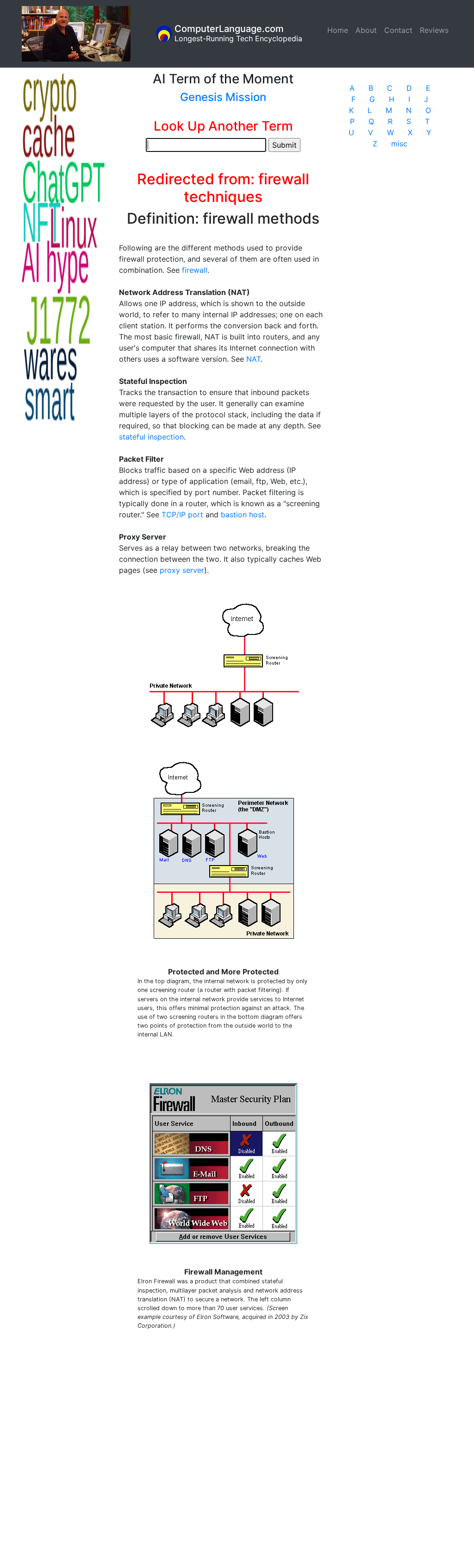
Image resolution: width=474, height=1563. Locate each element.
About (366, 30)
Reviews (434, 30)
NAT (253, 359)
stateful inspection (151, 436)
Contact (398, 30)
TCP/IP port (182, 514)
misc (399, 143)
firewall (194, 270)
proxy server (182, 570)
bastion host (242, 514)
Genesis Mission (223, 97)
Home (339, 30)
